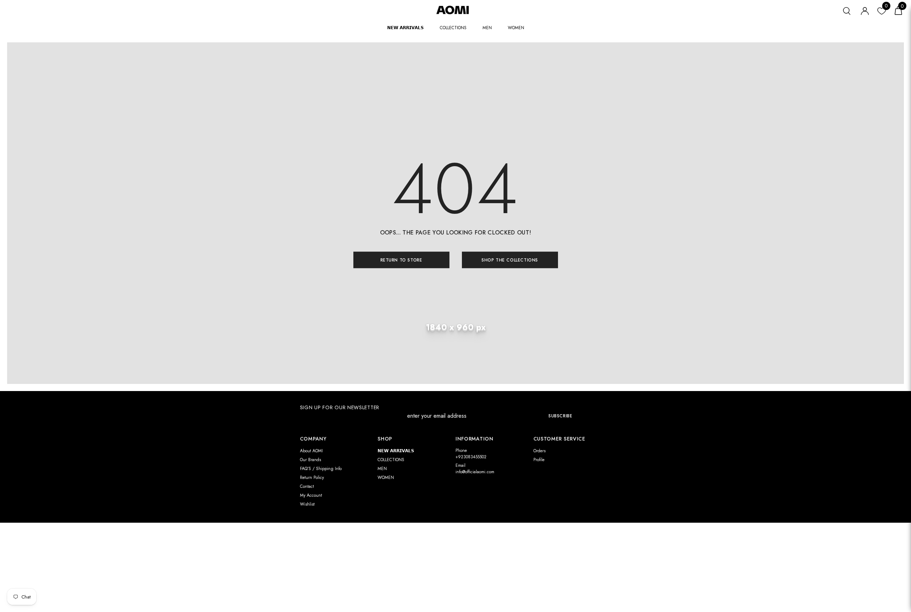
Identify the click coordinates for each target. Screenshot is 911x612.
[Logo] (455, 9)
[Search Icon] (847, 10)
